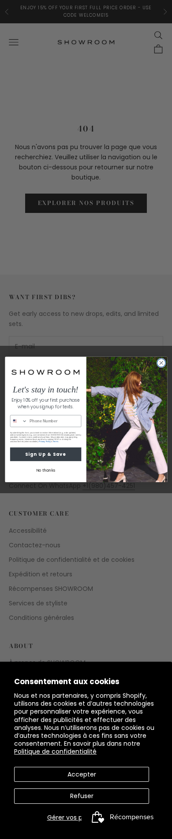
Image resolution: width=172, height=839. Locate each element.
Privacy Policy (45, 441)
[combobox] (18, 421)
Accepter (81, 774)
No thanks (45, 470)
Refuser (81, 795)
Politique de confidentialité (55, 751)
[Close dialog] (161, 363)
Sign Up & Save (45, 454)
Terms (55, 441)
